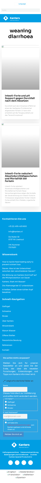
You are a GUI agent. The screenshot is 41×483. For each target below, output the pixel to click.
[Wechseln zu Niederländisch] (26, 472)
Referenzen (7, 345)
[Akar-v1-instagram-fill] (17, 462)
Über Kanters (8, 321)
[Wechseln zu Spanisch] (20, 477)
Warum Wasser (8, 331)
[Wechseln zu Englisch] (11, 472)
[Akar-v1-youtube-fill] (30, 462)
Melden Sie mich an (13, 434)
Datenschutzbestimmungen (19, 425)
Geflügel (6, 306)
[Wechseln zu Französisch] (13, 475)
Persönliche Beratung (11, 340)
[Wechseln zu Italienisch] (28, 475)
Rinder (5, 316)
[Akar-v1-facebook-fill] (10, 462)
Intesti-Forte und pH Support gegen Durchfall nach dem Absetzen (20, 98)
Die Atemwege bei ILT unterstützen (17, 285)
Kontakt (5, 350)
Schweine (6, 311)
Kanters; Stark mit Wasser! (13, 282)
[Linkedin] (24, 462)
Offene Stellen (8, 335)
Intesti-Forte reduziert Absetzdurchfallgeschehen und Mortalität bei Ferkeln (21, 177)
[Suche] (38, 10)
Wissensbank (8, 326)
